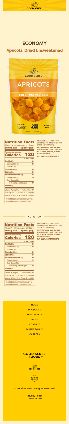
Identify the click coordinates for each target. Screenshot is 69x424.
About (35, 319)
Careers (34, 334)
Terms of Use (34, 398)
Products (34, 309)
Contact (34, 324)
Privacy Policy (34, 395)
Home (34, 304)
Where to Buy (34, 329)
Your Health (34, 314)
